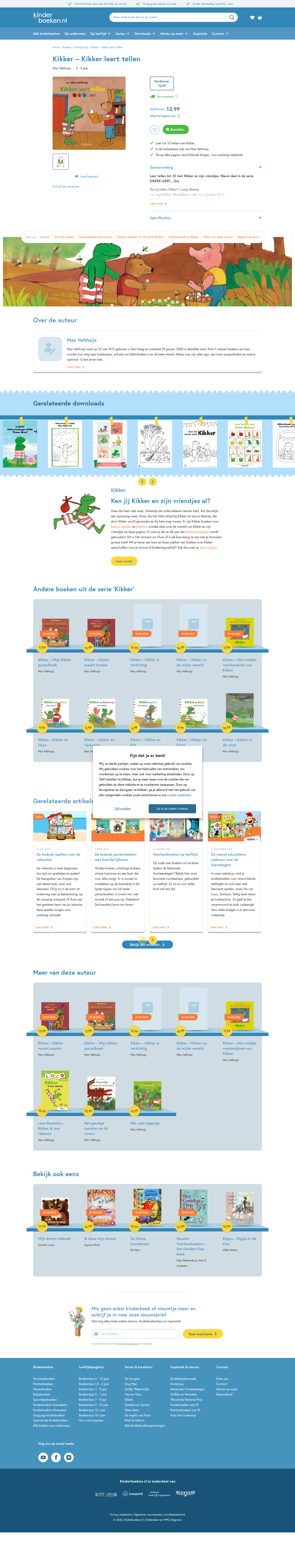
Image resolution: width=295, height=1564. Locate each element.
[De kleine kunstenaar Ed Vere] (147, 1221)
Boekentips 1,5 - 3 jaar (94, 1384)
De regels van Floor (138, 1415)
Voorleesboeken (44, 1378)
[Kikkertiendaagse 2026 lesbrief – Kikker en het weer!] (20, 443)
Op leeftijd (98, 33)
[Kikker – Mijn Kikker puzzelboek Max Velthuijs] (55, 639)
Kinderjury (177, 1384)
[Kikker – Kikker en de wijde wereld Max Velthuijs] (194, 639)
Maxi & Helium (134, 1420)
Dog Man (131, 1384)
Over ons (222, 1378)
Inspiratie (200, 33)
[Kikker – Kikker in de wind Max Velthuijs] (240, 719)
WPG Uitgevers (173, 1520)
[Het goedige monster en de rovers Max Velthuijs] (101, 1105)
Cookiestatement (175, 1514)
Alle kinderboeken (46, 33)
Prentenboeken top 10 (185, 1410)
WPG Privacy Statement (128, 1343)
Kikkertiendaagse (197, 532)
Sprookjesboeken (45, 1399)
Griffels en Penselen (183, 1394)
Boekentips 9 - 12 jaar (93, 1405)
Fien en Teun (133, 1394)
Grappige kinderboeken (49, 1415)
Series (120, 33)
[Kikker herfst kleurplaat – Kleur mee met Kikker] (155, 443)
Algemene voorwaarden (148, 1514)
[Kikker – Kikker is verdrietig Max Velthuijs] (147, 639)
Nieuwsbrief (224, 1394)
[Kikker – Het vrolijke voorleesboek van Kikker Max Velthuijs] (240, 641)
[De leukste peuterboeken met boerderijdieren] (118, 871)
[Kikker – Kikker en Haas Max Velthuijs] (55, 719)
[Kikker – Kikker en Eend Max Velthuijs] (194, 719)
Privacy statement (120, 1514)
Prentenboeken (43, 1384)
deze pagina (208, 547)
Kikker (129, 1399)
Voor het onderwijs (183, 1415)
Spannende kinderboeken (50, 1420)
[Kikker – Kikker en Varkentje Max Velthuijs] (101, 719)
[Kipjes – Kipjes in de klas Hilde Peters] (240, 1221)
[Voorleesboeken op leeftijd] (176, 871)
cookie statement (179, 795)
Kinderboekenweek (183, 1378)
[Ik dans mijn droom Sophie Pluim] (101, 1218)
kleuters (141, 526)
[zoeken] (233, 17)
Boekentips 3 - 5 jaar (93, 1389)
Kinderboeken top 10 (184, 1405)
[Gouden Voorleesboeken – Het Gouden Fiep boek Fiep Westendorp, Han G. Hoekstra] (194, 1228)
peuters (126, 526)
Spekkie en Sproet (137, 1405)
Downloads (143, 33)
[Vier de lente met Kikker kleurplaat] (200, 443)
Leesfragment (89, 176)
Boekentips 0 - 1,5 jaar (94, 1378)
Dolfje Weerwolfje (137, 1389)
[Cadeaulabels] (110, 443)
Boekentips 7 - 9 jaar (93, 1399)
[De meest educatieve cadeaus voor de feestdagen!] (234, 871)
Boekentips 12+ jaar (92, 1410)
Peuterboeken (42, 1389)
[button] (152, 481)
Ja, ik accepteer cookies (172, 808)
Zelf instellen (123, 808)
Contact (218, 33)
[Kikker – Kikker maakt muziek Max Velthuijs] (101, 639)
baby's (115, 526)
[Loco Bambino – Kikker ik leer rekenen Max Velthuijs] (55, 1105)
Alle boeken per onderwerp (51, 1425)
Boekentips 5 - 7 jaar (93, 1394)
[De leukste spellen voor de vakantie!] (59, 871)
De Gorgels (132, 1378)
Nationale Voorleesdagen (187, 1389)
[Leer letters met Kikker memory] (245, 443)
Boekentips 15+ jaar (92, 1415)
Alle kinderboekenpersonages (145, 1425)
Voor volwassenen (91, 1420)
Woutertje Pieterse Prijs (186, 1399)
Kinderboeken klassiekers (50, 1405)
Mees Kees (132, 1410)
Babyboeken (41, 1394)
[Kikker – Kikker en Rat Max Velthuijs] (147, 719)
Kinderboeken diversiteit (49, 1410)
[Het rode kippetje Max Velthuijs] (147, 1099)
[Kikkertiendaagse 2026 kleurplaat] (65, 443)
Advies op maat (171, 33)
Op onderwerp (75, 33)
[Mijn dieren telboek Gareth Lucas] (55, 1218)
